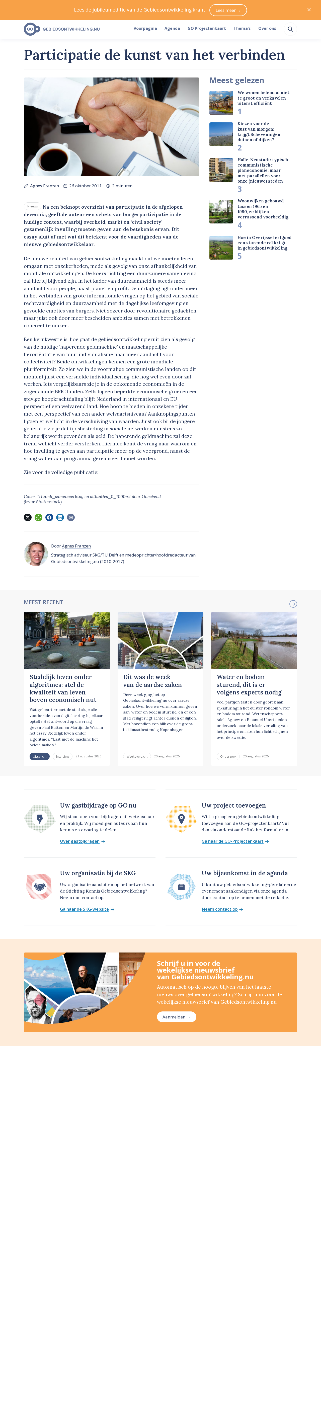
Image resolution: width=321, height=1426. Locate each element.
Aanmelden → (177, 1017)
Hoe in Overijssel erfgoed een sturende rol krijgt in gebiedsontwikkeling (264, 243)
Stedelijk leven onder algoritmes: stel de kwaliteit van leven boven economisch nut (63, 688)
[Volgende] (293, 604)
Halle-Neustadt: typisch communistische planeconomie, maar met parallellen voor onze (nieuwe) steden (262, 170)
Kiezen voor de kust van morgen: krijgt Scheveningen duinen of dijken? (258, 131)
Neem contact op (220, 909)
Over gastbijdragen (80, 841)
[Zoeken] (290, 29)
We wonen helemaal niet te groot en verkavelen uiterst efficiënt (263, 98)
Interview (62, 756)
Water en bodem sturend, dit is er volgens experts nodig (249, 684)
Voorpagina (145, 28)
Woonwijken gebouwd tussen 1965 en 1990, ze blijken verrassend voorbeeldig (262, 209)
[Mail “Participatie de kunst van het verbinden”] (70, 517)
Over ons (267, 28)
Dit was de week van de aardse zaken (152, 680)
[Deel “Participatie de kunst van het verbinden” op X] (27, 517)
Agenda (172, 28)
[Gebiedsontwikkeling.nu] (76, 29)
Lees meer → (228, 10)
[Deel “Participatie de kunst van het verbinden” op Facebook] (49, 517)
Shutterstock (48, 502)
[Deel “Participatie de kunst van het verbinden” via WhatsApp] (38, 517)
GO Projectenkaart (207, 28)
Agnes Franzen (44, 186)
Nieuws (32, 206)
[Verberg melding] (309, 10)
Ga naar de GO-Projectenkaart (233, 841)
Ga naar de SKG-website (84, 909)
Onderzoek (228, 756)
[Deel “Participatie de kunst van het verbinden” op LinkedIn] (60, 517)
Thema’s (242, 28)
